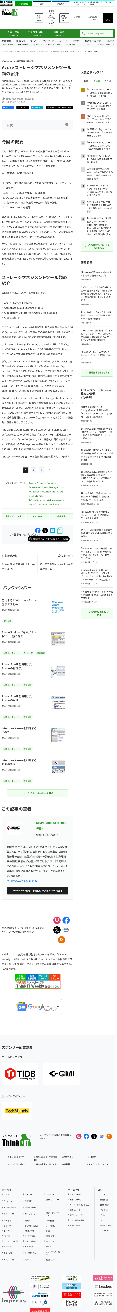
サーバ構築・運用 (77, 1220)
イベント (103, 1215)
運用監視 (7, 1246)
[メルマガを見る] (79, 1136)
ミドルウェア (9, 1214)
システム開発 (30, 1207)
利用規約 (92, 1157)
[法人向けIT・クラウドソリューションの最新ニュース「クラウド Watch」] (71, 1287)
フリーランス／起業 (53, 1253)
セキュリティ (30, 1246)
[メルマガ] (57, 920)
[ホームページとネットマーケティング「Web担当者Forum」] (103, 1278)
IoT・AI (92, 2)
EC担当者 (85, 2)
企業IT (42, 4)
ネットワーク (48, 40)
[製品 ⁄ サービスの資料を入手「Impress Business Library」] (103, 1295)
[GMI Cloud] (61, 1074)
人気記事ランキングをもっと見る (98, 246)
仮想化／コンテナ (93, 40)
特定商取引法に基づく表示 (47, 1164)
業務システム (75, 1199)
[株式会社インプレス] (14, 1294)
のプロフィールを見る (37, 890)
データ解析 (50, 1225)
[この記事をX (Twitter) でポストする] (45, 530)
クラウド (76, 40)
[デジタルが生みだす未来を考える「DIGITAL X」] (40, 1303)
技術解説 (104, 1199)
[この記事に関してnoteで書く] (59, 531)
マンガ (89, 45)
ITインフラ (20, 40)
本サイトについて (17, 1157)
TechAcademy (106, 1225)
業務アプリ (8, 1225)
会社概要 (66, 1164)
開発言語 (7, 1220)
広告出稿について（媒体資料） (45, 1158)
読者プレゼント (64, 18)
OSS (48, 1231)
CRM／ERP (29, 1231)
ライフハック (9, 1259)
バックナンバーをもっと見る (40, 793)
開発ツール (29, 1220)
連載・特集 (6, 40)
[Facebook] (66, 920)
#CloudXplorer (37, 500)
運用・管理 (50, 1236)
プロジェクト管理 (11, 1241)
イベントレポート (54, 45)
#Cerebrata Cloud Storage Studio (47, 487)
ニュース (103, 1194)
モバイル (7, 1231)
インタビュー (70, 45)
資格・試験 (8, 1253)
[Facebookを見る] (86, 1136)
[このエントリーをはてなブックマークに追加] (52, 530)
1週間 (97, 81)
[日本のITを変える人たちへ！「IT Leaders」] (103, 1287)
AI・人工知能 (8, 45)
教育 (27, 1259)
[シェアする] (38, 530)
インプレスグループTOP (98, 1164)
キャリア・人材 (30, 1253)
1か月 (108, 81)
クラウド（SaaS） (31, 1225)
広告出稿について (93, 18)
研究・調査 (108, 2)
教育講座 (91, 4)
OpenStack (38, 45)
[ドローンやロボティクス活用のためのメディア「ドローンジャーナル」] (71, 1303)
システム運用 (30, 1241)
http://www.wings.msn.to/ (23, 881)
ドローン (85, 4)
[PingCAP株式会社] (20, 1074)
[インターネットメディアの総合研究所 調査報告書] (40, 1287)
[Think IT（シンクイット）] (16, 1144)
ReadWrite (104, 1230)
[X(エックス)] (57, 930)
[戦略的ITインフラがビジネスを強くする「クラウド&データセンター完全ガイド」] (40, 1278)
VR (81, 45)
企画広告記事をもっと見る (99, 613)
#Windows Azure (56, 500)
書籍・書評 (104, 1204)
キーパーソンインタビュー (80, 1204)
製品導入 (60, 4)
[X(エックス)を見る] (94, 1136)
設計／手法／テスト (52, 1214)
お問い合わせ (68, 1157)
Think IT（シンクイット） (14, 12)
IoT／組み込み (10, 1207)
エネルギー (77, 4)
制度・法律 (50, 1259)
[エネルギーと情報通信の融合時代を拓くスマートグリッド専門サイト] (40, 1295)
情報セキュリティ (76, 1215)
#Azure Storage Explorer (42, 483)
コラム (102, 1220)
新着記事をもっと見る (99, 372)
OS (47, 1207)
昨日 (86, 81)
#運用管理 (54, 504)
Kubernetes (23, 45)
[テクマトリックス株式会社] (17, 1111)
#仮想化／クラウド (38, 504)
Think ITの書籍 (103, 45)
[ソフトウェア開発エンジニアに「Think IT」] (71, 1278)
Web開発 (50, 1220)
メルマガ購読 (39, 18)
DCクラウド (100, 2)
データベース (30, 1214)
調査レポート (75, 1210)
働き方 (48, 1246)
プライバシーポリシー (18, 1164)
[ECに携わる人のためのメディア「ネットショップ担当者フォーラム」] (71, 1295)
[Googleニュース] (66, 930)
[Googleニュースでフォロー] (101, 1136)
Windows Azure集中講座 (49, 51)
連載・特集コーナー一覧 (26, 51)
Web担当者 (77, 2)
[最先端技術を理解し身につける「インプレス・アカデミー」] (103, 1303)
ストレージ (63, 40)
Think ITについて (79, 18)
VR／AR (7, 1236)
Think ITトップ (7, 51)
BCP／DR (50, 1241)
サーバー (34, 40)
